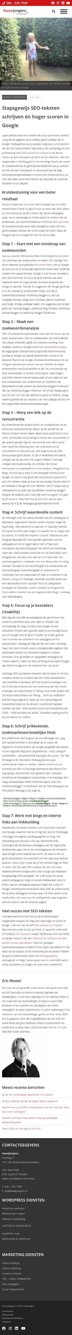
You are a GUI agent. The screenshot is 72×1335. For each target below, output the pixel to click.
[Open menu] (64, 12)
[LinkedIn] (63, 3)
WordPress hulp (10, 1233)
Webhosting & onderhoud (16, 1238)
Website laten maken (13, 1213)
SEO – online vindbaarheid (16, 1278)
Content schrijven (11, 1273)
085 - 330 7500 (17, 3)
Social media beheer (13, 1289)
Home (4, 83)
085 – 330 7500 (13, 1186)
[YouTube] (68, 3)
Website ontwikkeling (13, 1219)
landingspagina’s (48, 955)
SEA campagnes (10, 1284)
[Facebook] (53, 3)
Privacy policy (7, 1314)
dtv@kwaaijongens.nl (16, 1191)
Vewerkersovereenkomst (12, 1318)
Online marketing (11, 1268)
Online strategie (11, 1263)
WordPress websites (13, 1208)
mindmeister (45, 264)
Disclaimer (6, 1321)
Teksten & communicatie (22, 83)
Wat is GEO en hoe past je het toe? (21, 1128)
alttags (15, 579)
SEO (18, 395)
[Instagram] (58, 3)
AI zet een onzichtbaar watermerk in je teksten (27, 1094)
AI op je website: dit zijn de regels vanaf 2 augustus (30, 1101)
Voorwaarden (7, 1311)
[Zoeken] (54, 11)
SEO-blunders (23, 934)
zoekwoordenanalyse (55, 347)
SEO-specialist (61, 221)
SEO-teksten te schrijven (35, 153)
